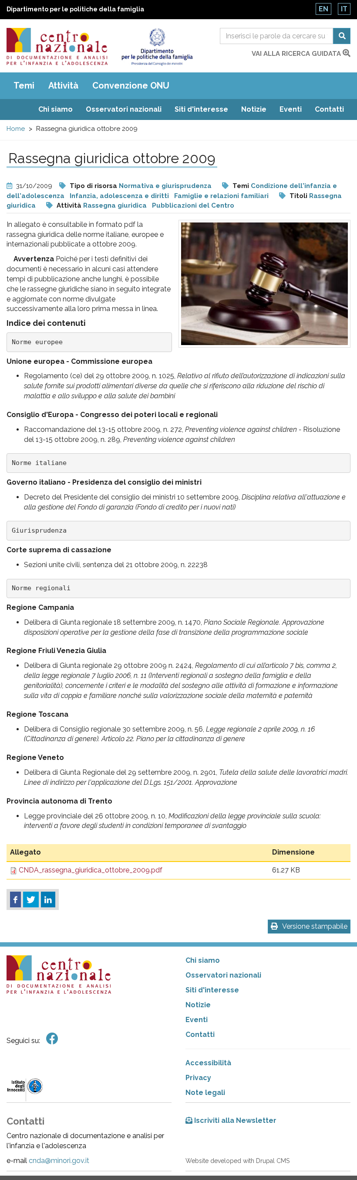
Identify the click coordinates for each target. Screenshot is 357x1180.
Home (16, 129)
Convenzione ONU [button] (130, 85)
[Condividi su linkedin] (48, 899)
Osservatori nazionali (124, 109)
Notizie (253, 109)
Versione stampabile (314, 926)
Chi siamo (55, 109)
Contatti (329, 109)
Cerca (341, 36)
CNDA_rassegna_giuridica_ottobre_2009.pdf (90, 870)
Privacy (198, 1078)
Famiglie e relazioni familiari (221, 196)
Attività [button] (63, 85)
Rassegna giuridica (115, 205)
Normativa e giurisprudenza (165, 186)
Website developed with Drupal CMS (237, 1160)
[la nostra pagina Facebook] (52, 1039)
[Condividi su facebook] (15, 899)
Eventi (291, 109)
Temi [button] (23, 85)
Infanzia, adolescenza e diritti (119, 196)
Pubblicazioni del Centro (193, 205)
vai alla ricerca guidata (297, 54)
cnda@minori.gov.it (59, 1160)
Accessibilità (208, 1063)
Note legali (205, 1092)
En (323, 9)
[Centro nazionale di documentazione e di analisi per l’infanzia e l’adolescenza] (57, 46)
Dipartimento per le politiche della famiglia (75, 9)
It (344, 9)
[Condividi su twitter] (31, 899)
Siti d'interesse (201, 109)
